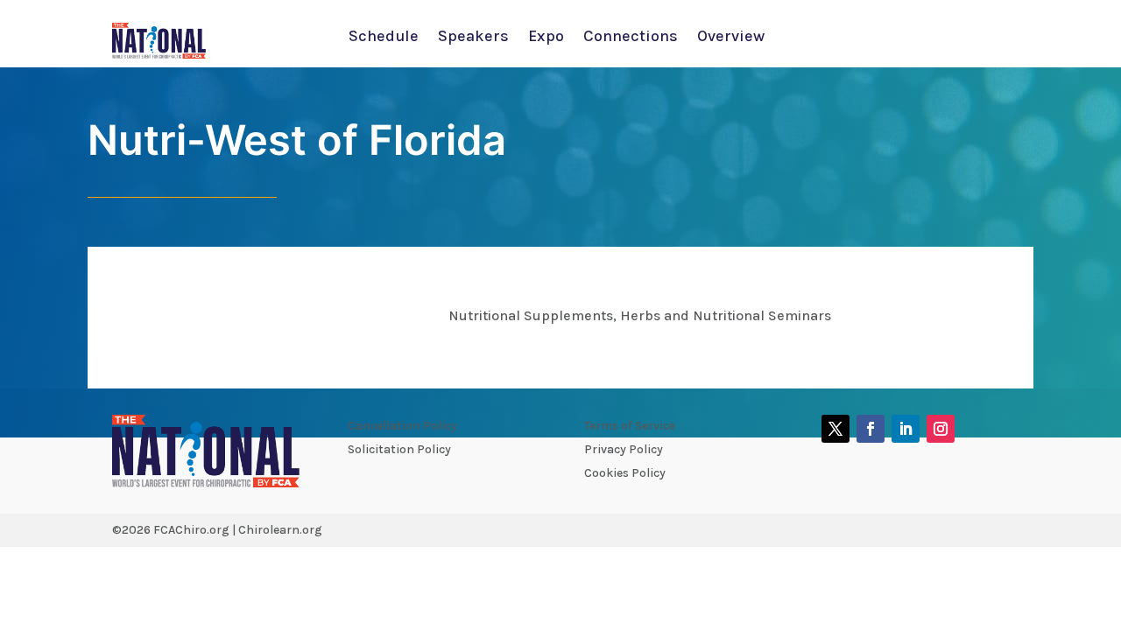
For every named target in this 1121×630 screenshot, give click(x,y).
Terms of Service (629, 425)
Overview (731, 38)
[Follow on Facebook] (871, 429)
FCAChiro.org (191, 529)
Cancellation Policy (402, 425)
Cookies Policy (625, 473)
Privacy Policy (623, 449)
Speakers (473, 38)
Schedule (384, 38)
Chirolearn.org (280, 529)
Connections (630, 38)
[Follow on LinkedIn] (906, 429)
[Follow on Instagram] (941, 429)
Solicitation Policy (399, 449)
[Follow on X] (835, 429)
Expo (546, 38)
